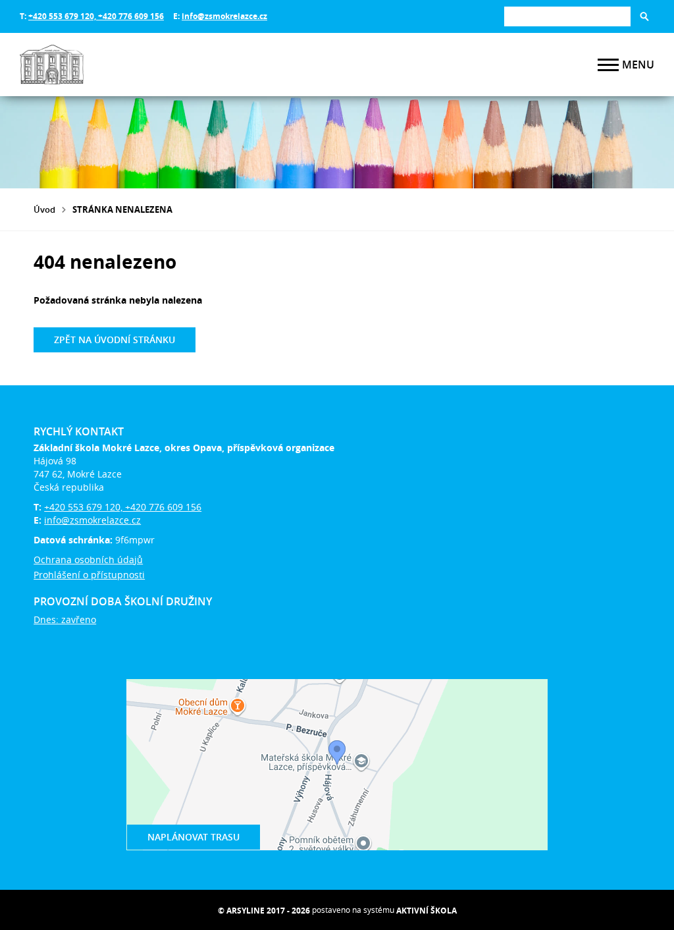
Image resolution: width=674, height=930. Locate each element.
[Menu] (608, 65)
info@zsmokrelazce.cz (224, 16)
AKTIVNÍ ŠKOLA (426, 910)
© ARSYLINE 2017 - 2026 (264, 910)
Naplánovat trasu (193, 837)
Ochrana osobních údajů (88, 559)
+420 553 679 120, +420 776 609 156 (96, 16)
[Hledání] (567, 16)
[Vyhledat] (644, 16)
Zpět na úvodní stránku (114, 339)
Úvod (44, 209)
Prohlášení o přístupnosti (89, 574)
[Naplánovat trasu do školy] (337, 764)
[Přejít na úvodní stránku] (99, 64)
